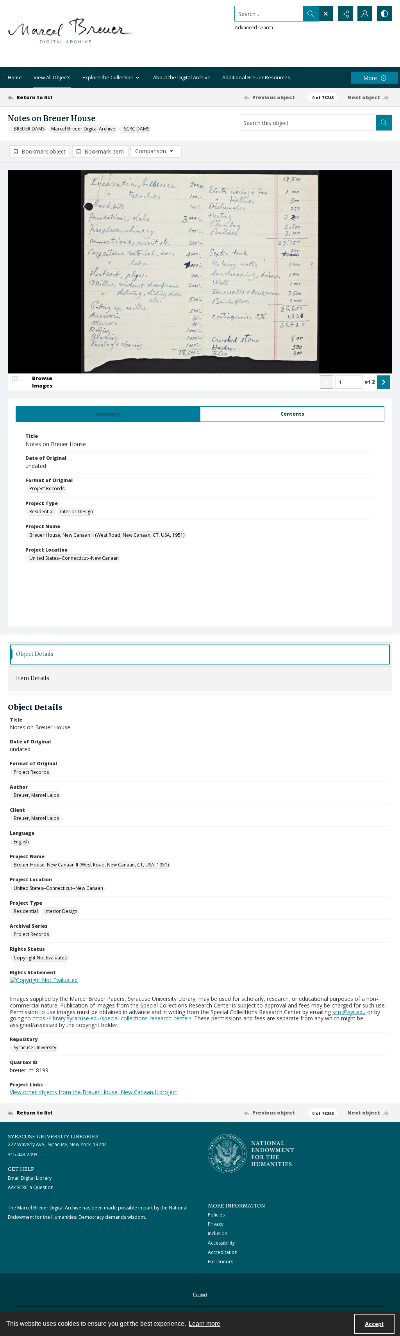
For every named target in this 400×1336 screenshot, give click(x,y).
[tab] (108, 414)
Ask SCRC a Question (31, 1187)
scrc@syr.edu (349, 1012)
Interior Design (76, 511)
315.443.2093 (23, 1154)
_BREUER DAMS (28, 128)
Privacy (215, 1224)
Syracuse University (35, 1047)
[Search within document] (384, 122)
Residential (41, 511)
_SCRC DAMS (135, 128)
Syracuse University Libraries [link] (53, 1136)
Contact (200, 1294)
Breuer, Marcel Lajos (36, 795)
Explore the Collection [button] (108, 77)
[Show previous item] (326, 382)
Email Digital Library (30, 1178)
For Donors (220, 1261)
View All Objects (52, 77)
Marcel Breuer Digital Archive (83, 128)
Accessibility (221, 1243)
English (21, 841)
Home (15, 77)
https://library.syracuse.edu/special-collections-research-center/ (111, 1018)
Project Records (46, 488)
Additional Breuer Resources (256, 77)
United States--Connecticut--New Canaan (74, 558)
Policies (216, 1214)
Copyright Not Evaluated (41, 957)
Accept (374, 1324)
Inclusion (217, 1233)
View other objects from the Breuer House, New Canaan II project (93, 1092)
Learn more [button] (204, 1323)
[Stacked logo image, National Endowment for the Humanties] (251, 1153)
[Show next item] (383, 382)
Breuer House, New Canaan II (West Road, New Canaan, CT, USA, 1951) (106, 535)
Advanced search (254, 27)
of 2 (369, 381)
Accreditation (223, 1252)
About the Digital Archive (182, 77)
